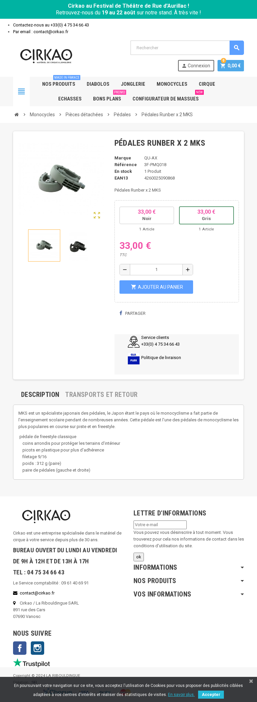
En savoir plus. (181, 694)
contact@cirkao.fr (37, 592)
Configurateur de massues (168, 96)
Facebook (19, 648)
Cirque (207, 84)
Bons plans (109, 96)
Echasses (70, 99)
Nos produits (60, 82)
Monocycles (172, 84)
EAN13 (121, 178)
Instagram (37, 648)
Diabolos (98, 84)
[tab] (40, 395)
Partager (135, 313)
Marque (122, 157)
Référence (125, 164)
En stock (123, 171)
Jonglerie (133, 84)
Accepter (211, 694)
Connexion (195, 66)
